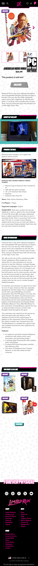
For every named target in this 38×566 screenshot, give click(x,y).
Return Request (26, 520)
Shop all (8, 520)
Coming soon (9, 514)
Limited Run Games (19, 4)
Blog (22, 512)
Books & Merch (10, 516)
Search (7, 3)
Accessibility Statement (9, 543)
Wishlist (27, 3)
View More (19, 424)
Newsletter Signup (9, 523)
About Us (24, 514)
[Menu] (3, 3)
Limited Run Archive (9, 547)
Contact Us (24, 522)
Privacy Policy (10, 534)
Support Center (26, 518)
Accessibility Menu (9, 539)
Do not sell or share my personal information (19, 564)
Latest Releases (10, 512)
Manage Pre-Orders (25, 525)
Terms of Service (11, 536)
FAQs (22, 516)
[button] (4, 27)
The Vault (8, 518)
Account (31, 3)
